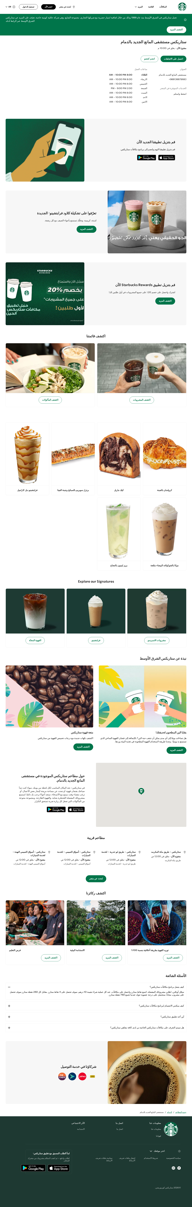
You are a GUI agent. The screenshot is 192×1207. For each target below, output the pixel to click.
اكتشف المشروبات (142, 400)
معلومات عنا (156, 1129)
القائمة (151, 7)
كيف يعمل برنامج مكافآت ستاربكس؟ (167, 987)
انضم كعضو (149, 59)
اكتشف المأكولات (50, 400)
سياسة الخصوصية (173, 1158)
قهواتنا (158, 1136)
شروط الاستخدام (151, 1158)
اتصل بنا (120, 1129)
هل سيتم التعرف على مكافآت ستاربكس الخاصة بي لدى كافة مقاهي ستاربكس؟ (147, 1028)
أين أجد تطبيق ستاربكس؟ (172, 1017)
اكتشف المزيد (176, 30)
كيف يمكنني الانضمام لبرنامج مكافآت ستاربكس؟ (161, 1006)
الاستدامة (81, 1129)
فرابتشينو (96, 640)
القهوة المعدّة (35, 640)
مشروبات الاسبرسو (157, 640)
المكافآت (163, 7)
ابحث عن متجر (96, 879)
